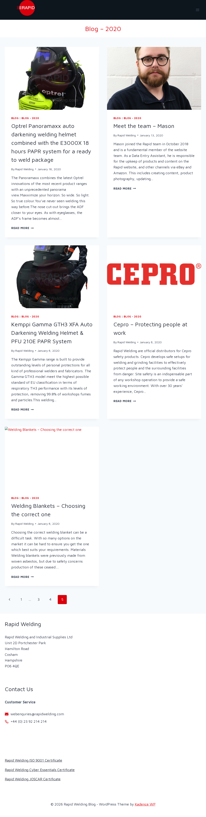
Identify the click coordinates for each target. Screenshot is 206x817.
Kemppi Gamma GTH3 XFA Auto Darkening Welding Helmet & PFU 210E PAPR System (52, 332)
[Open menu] (197, 10)
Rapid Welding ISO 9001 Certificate (33, 760)
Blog (15, 118)
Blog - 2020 (30, 118)
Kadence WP (145, 804)
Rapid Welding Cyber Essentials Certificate (40, 770)
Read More (22, 228)
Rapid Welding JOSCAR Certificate (33, 779)
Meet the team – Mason (143, 125)
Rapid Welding (24, 169)
